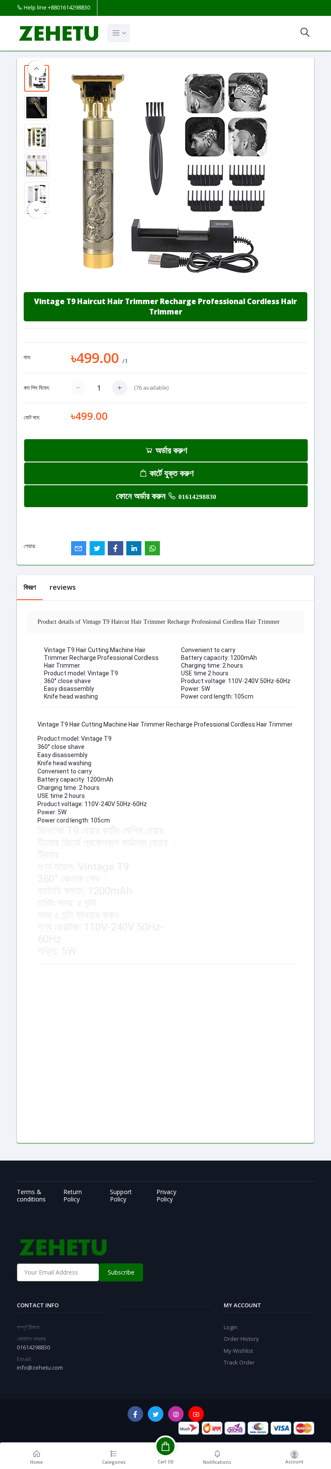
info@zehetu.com (40, 1367)
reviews (63, 587)
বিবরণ (30, 587)
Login (230, 1327)
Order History (241, 1339)
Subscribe (121, 1272)
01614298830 (197, 496)
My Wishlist (238, 1351)
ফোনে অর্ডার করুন (166, 496)
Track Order (239, 1362)
